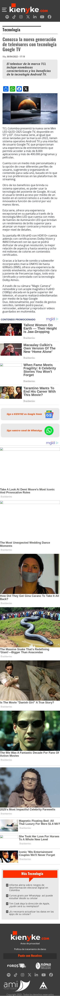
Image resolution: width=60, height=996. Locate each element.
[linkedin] (34, 17)
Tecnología (11, 30)
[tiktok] (14, 17)
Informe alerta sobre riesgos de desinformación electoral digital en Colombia (28, 887)
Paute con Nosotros (30, 956)
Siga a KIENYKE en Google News (25, 414)
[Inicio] (28, 9)
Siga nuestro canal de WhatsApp (25, 430)
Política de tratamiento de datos (30, 949)
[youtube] (42, 17)
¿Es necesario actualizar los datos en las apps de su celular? (31, 913)
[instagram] (21, 17)
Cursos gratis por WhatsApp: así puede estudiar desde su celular (31, 897)
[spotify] (7, 17)
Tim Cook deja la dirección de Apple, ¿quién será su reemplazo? (29, 905)
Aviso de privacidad (30, 943)
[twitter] (28, 17)
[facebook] (49, 17)
